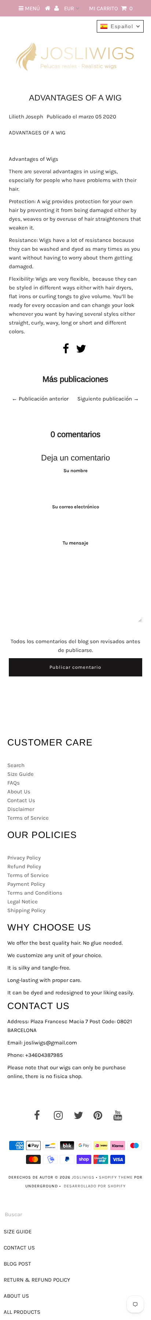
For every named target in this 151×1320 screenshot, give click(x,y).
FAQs (13, 783)
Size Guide (20, 774)
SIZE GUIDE (18, 1231)
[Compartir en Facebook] (66, 351)
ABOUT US (16, 1296)
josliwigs (83, 1177)
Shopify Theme (116, 1177)
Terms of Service (28, 818)
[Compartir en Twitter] (81, 351)
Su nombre (75, 470)
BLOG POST (17, 1263)
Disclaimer (20, 809)
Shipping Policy (26, 910)
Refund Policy (24, 866)
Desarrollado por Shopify (95, 1186)
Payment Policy (26, 884)
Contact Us (21, 800)
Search (16, 765)
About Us (18, 791)
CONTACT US (19, 1247)
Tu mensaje (75, 543)
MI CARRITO (111, 8)
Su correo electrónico (75, 506)
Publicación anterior (44, 398)
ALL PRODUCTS (22, 1312)
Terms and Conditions (34, 893)
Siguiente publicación (104, 398)
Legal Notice (22, 901)
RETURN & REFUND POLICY (37, 1280)
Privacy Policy (24, 857)
